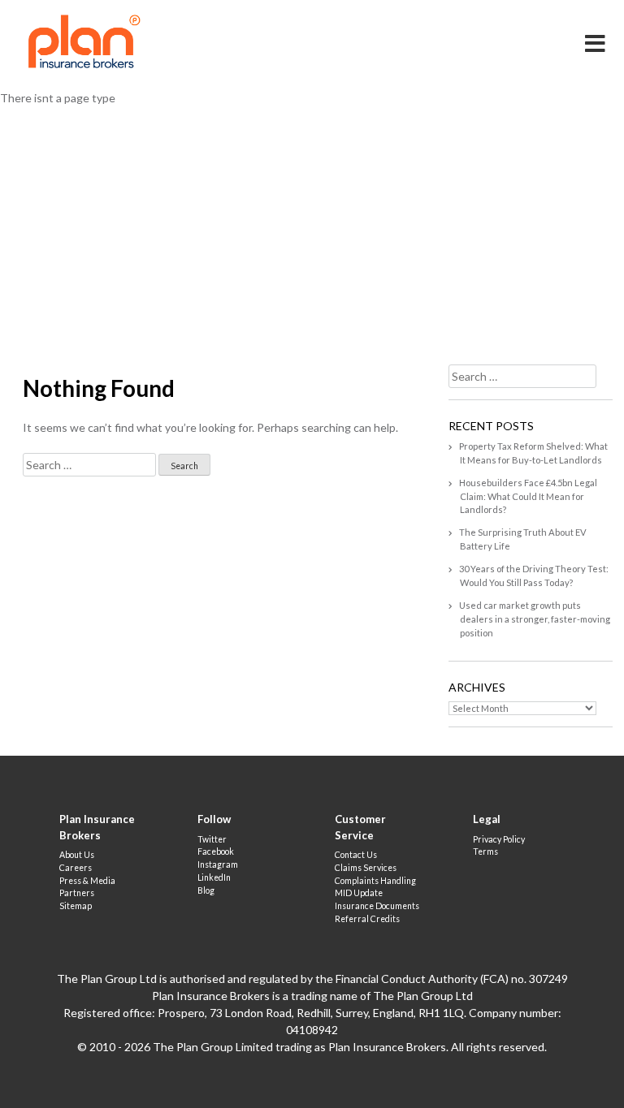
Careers (75, 868)
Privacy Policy (499, 839)
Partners (76, 893)
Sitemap (75, 906)
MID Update (359, 893)
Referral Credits (367, 919)
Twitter (212, 839)
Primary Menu (596, 32)
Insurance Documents (377, 906)
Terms (485, 851)
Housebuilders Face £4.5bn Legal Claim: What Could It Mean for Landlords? (528, 496)
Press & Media (87, 881)
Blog (205, 890)
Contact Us (356, 855)
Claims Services (365, 868)
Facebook (215, 851)
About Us (76, 855)
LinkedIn (214, 877)
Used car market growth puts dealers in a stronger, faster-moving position (534, 619)
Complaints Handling (375, 881)
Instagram (217, 864)
